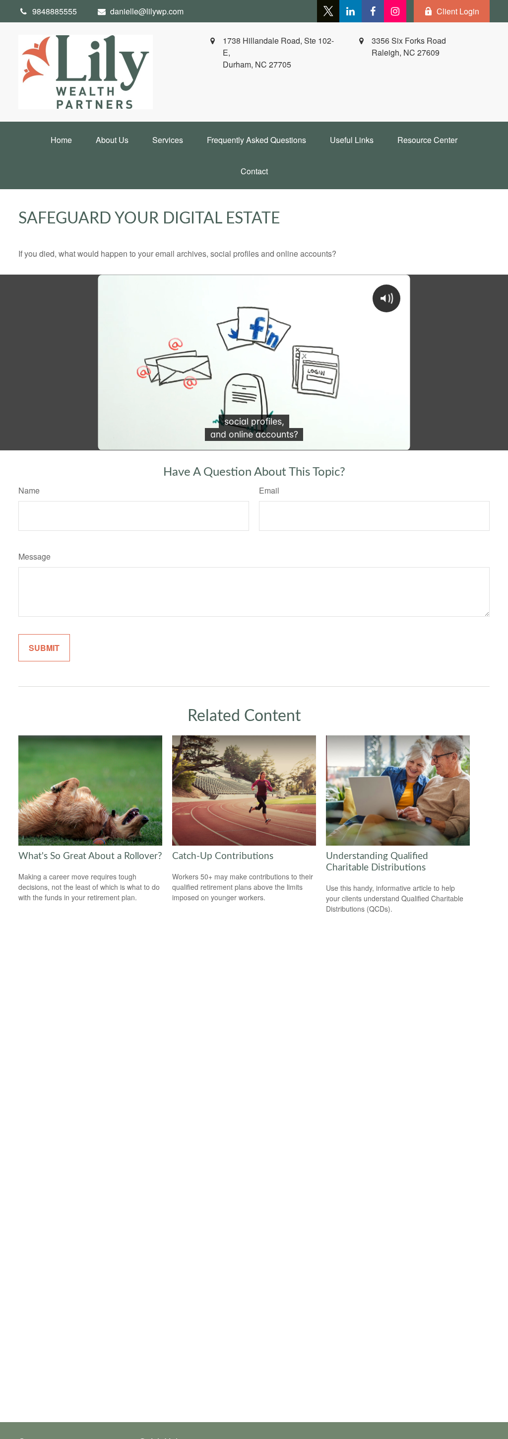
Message (34, 556)
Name (29, 490)
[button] (61, 139)
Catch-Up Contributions (222, 856)
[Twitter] (328, 11)
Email (269, 490)
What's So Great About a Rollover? (90, 856)
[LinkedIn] (350, 11)
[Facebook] (373, 11)
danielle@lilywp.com (147, 11)
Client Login (458, 11)
